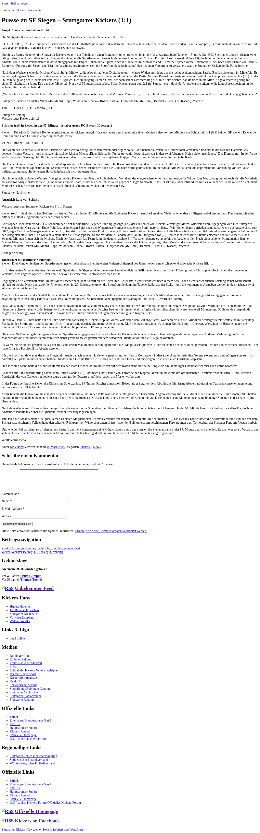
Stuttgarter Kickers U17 (25, 613)
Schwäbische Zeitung (23, 685)
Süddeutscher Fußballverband (29, 759)
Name (7, 501)
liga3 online (17, 638)
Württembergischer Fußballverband (32, 763)
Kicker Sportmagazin (23, 677)
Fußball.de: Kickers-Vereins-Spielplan (34, 670)
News (97, 447)
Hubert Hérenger (20, 606)
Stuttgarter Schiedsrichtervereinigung (33, 756)
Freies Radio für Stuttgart (26, 663)
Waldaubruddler (20, 621)
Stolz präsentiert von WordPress (62, 829)
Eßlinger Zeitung (20, 659)
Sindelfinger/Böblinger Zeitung (30, 688)
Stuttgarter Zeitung (22, 699)
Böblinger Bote (19, 655)
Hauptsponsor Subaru (24, 727)
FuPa (13, 666)
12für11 (15, 716)
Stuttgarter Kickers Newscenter (22, 10)
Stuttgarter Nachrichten (24, 692)
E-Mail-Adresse (13, 508)
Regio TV (16, 681)
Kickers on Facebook (37, 820)
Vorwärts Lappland (22, 617)
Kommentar (10, 494)
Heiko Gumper (30, 576)
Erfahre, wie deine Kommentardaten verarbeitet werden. (111, 531)
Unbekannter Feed (34, 588)
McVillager (17, 447)
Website (7, 516)
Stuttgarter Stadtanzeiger (25, 696)
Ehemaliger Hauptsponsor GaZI (30, 720)
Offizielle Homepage (23, 735)
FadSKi (15, 724)
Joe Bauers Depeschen (24, 610)
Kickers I (85, 447)
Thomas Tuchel (31, 579)
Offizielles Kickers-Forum (64, 802)
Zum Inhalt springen (15, 3)
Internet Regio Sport (23, 674)
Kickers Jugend (20, 731)
